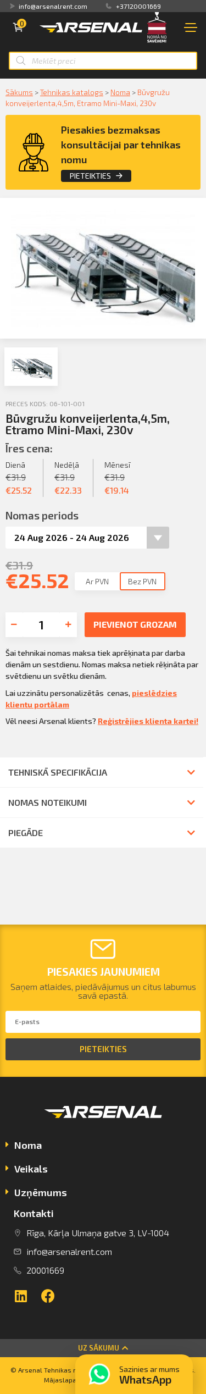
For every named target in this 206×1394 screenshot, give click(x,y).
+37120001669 (138, 6)
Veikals (31, 1169)
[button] (103, 1348)
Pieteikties (90, 175)
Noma (120, 92)
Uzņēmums (40, 1192)
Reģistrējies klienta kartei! (148, 721)
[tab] (103, 1146)
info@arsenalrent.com (53, 6)
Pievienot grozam (135, 624)
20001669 (45, 1270)
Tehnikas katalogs (71, 92)
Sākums (19, 92)
